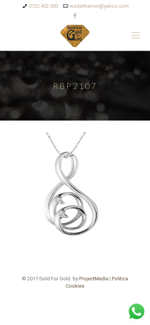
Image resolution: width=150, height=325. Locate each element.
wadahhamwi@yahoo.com (99, 6)
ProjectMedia (93, 278)
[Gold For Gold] (75, 35)
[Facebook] (75, 15)
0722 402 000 (43, 6)
